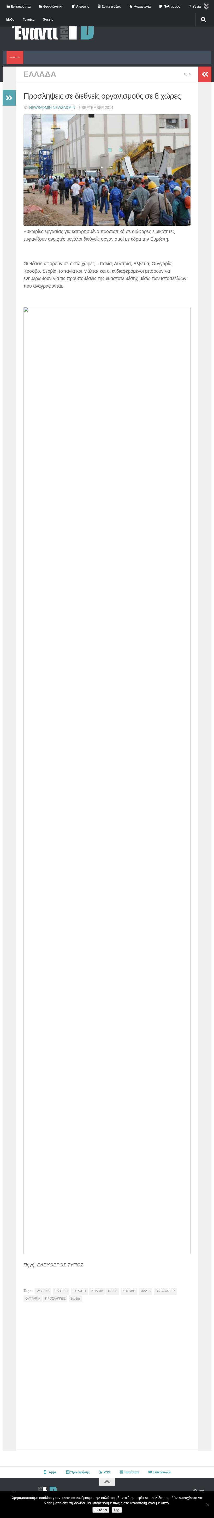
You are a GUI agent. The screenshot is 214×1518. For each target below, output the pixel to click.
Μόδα (10, 19)
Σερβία (75, 1298)
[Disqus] (107, 1378)
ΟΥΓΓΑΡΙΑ (32, 1298)
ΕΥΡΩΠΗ (79, 1291)
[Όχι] (207, 1504)
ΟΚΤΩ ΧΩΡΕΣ (165, 1291)
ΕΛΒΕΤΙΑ (61, 1291)
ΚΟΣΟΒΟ (128, 1291)
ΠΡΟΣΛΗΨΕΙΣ (55, 1298)
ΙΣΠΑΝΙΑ (97, 1291)
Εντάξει (100, 1510)
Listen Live (15, 57)
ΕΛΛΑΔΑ (39, 74)
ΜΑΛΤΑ (145, 1291)
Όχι (117, 1510)
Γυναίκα (28, 19)
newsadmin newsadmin (52, 107)
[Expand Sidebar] (9, 98)
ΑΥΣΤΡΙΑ (43, 1291)
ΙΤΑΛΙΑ (112, 1291)
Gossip (48, 19)
